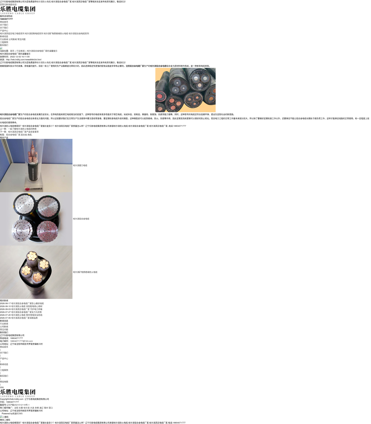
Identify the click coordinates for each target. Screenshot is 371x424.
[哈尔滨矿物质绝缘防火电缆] (36, 271)
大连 (32, 407)
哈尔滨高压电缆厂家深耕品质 (24, 317)
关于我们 (4, 24)
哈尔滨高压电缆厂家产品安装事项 (23, 131)
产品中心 (4, 30)
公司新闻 (13, 39)
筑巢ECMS (17, 413)
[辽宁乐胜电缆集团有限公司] (18, 9)
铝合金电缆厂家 (13, 134)
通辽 (41, 407)
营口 (51, 407)
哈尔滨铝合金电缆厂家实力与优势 (26, 311)
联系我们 (4, 44)
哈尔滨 (26, 407)
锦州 (46, 407)
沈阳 (16, 407)
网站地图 (4, 381)
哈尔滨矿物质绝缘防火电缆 (56, 33)
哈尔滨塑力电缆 (80, 165)
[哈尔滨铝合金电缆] (36, 218)
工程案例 (4, 42)
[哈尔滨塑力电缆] (36, 165)
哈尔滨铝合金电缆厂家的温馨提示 (42, 50)
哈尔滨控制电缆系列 (34, 33)
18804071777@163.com (21, 340)
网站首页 (4, 21)
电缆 (30, 134)
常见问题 (21, 39)
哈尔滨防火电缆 (44, 1)
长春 (21, 407)
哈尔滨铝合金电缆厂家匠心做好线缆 (27, 303)
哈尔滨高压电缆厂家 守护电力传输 (26, 309)
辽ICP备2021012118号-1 (18, 404)
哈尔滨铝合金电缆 (81, 218)
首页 (12, 50)
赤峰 (37, 407)
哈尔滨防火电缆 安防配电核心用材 (26, 306)
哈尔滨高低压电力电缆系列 (12, 33)
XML (2, 387)
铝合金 (24, 134)
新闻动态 (4, 36)
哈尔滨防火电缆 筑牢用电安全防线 (26, 314)
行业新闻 (4, 39)
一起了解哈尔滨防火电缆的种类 (22, 128)
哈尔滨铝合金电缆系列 (79, 33)
